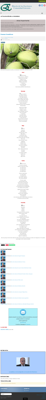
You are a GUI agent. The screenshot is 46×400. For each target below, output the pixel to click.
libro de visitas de (14, 255)
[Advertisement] (23, 340)
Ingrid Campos (22, 255)
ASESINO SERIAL (5, 329)
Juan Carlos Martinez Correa (25, 267)
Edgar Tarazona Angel (9, 37)
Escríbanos (23, 322)
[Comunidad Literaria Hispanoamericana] (16, 7)
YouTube (44, 5)
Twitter (42, 5)
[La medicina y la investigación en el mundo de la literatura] (23, 361)
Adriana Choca (22, 261)
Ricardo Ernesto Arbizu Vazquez (25, 273)
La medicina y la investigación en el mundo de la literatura (23, 371)
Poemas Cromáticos (7, 34)
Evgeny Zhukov (4, 255)
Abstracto (3, 42)
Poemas (6, 38)
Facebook (40, 5)
